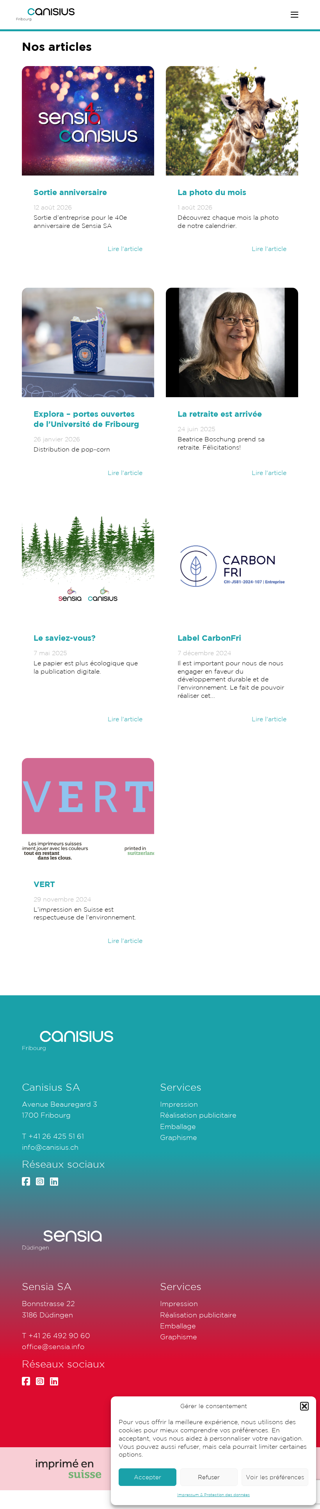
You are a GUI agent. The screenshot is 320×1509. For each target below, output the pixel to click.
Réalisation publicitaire (198, 1115)
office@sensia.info (53, 1346)
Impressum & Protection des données (213, 1495)
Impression (179, 1104)
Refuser (209, 1477)
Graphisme (178, 1137)
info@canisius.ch (50, 1147)
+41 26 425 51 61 (56, 1136)
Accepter (147, 1477)
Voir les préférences (275, 1477)
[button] (304, 1406)
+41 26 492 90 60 (59, 1335)
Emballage (178, 1126)
